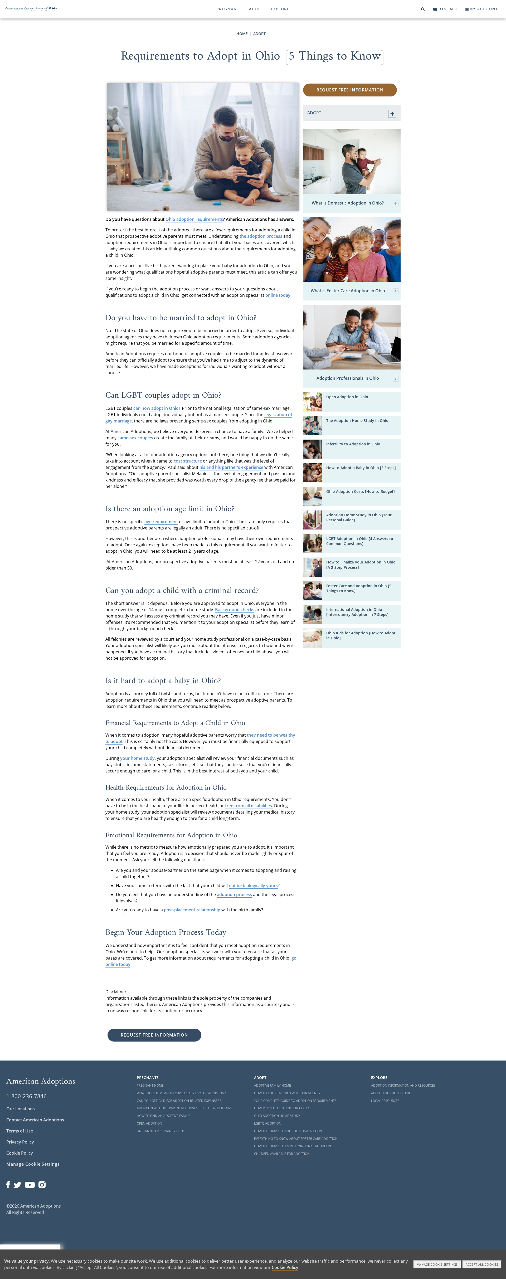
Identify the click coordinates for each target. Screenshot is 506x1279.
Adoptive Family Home (272, 1085)
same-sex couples (135, 438)
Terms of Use (19, 1131)
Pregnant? (229, 8)
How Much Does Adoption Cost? (281, 1108)
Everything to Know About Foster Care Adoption (296, 1138)
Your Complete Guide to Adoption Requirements (295, 1100)
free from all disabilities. (249, 806)
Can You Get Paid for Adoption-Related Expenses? (179, 1100)
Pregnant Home (150, 1085)
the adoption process (261, 236)
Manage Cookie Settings (33, 1164)
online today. (278, 295)
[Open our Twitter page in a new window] (17, 1184)
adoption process (234, 894)
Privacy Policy (20, 1142)
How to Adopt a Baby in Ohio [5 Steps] (361, 467)
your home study (137, 758)
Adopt (256, 8)
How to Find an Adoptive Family (163, 1115)
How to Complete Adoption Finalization (288, 1131)
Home (242, 33)
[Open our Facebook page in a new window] (8, 1184)
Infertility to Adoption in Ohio (353, 444)
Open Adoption (149, 1123)
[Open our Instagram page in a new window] (42, 1184)
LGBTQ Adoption (267, 1123)
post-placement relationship (192, 910)
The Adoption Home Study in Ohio (357, 420)
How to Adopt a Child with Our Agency (287, 1093)
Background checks (234, 609)
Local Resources (385, 1100)
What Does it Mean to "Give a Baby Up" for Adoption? (181, 1093)
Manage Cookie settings (437, 1264)
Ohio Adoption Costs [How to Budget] (360, 491)
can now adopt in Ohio (156, 408)
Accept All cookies (482, 1264)
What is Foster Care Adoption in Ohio (348, 291)
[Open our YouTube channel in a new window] (30, 1184)
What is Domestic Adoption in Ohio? (348, 203)
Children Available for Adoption (282, 1153)
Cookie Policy (19, 1153)
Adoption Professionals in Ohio (348, 378)
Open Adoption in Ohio (347, 397)
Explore (280, 8)
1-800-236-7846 (26, 1096)
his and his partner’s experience (231, 467)
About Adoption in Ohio (391, 1093)
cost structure (188, 461)
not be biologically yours (253, 885)
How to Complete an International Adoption (292, 1146)
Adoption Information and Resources (403, 1085)
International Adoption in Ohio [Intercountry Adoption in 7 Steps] (357, 612)
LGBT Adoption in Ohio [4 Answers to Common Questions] (359, 541)
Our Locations (20, 1109)
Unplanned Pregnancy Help (160, 1131)
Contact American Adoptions (35, 1120)
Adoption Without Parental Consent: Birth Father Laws (184, 1108)
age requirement (161, 521)
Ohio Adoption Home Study (277, 1115)
